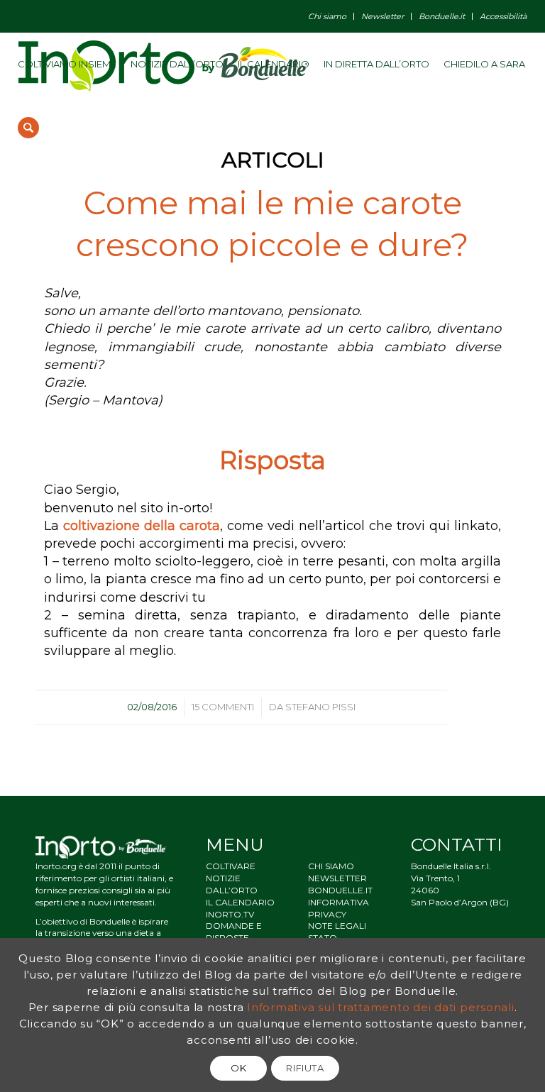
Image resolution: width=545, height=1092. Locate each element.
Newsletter (382, 16)
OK (238, 1068)
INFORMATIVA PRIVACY (338, 908)
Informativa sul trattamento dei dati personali (380, 1007)
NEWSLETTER (337, 878)
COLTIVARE (230, 866)
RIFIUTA (305, 1068)
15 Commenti (223, 706)
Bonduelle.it (442, 16)
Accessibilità (503, 16)
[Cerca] (28, 128)
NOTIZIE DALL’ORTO (232, 884)
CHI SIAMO (331, 866)
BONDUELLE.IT (340, 890)
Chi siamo (327, 16)
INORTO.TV (230, 914)
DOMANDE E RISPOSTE (234, 931)
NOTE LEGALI (337, 925)
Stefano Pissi (320, 706)
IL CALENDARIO (240, 902)
